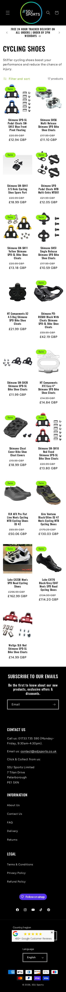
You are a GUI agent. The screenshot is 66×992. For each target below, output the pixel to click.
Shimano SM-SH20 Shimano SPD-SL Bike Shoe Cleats (17, 386)
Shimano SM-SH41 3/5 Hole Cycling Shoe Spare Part (17, 189)
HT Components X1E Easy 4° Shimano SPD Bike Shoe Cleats (48, 387)
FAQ (10, 822)
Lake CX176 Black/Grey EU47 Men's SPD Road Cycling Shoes (48, 584)
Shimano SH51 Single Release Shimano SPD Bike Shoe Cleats (48, 253)
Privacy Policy (16, 873)
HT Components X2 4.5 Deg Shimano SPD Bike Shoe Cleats (17, 318)
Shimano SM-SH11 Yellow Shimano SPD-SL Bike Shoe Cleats (17, 253)
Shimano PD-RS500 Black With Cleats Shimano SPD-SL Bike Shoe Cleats (48, 320)
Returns (12, 839)
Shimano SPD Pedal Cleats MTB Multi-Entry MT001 (48, 189)
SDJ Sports (38, 985)
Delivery (12, 831)
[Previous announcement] (7, 32)
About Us (13, 805)
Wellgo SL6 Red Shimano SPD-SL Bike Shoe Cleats (17, 649)
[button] (8, 12)
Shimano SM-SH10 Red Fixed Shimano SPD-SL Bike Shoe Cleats (48, 453)
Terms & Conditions (20, 864)
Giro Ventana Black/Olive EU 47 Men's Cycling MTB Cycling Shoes (48, 519)
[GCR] (15, 933)
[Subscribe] (54, 704)
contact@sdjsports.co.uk (38, 751)
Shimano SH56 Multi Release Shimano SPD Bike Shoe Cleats (48, 125)
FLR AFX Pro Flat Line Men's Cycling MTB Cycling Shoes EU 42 (17, 519)
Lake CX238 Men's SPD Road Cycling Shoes (17, 583)
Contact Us (14, 813)
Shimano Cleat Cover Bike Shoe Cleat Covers (17, 452)
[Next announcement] (59, 32)
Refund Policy (16, 881)
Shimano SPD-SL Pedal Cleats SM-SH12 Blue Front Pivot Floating (17, 125)
